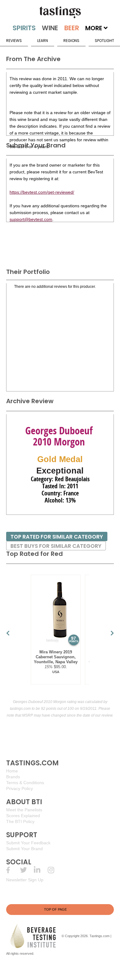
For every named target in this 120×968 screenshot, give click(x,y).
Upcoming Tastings (55, 870)
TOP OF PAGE (55, 909)
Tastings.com (100, 936)
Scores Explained (23, 815)
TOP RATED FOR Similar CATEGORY (56, 536)
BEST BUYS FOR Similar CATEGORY (56, 546)
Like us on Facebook (13, 870)
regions (71, 40)
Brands (13, 776)
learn (42, 40)
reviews (14, 40)
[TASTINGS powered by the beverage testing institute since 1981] (60, 12)
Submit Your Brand (24, 848)
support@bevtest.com (31, 219)
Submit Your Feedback (28, 842)
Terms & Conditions (25, 782)
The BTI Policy (20, 821)
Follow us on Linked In (41, 870)
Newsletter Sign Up (24, 879)
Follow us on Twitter (27, 870)
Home (12, 770)
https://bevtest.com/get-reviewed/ (42, 192)
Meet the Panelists (24, 809)
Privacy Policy (19, 788)
